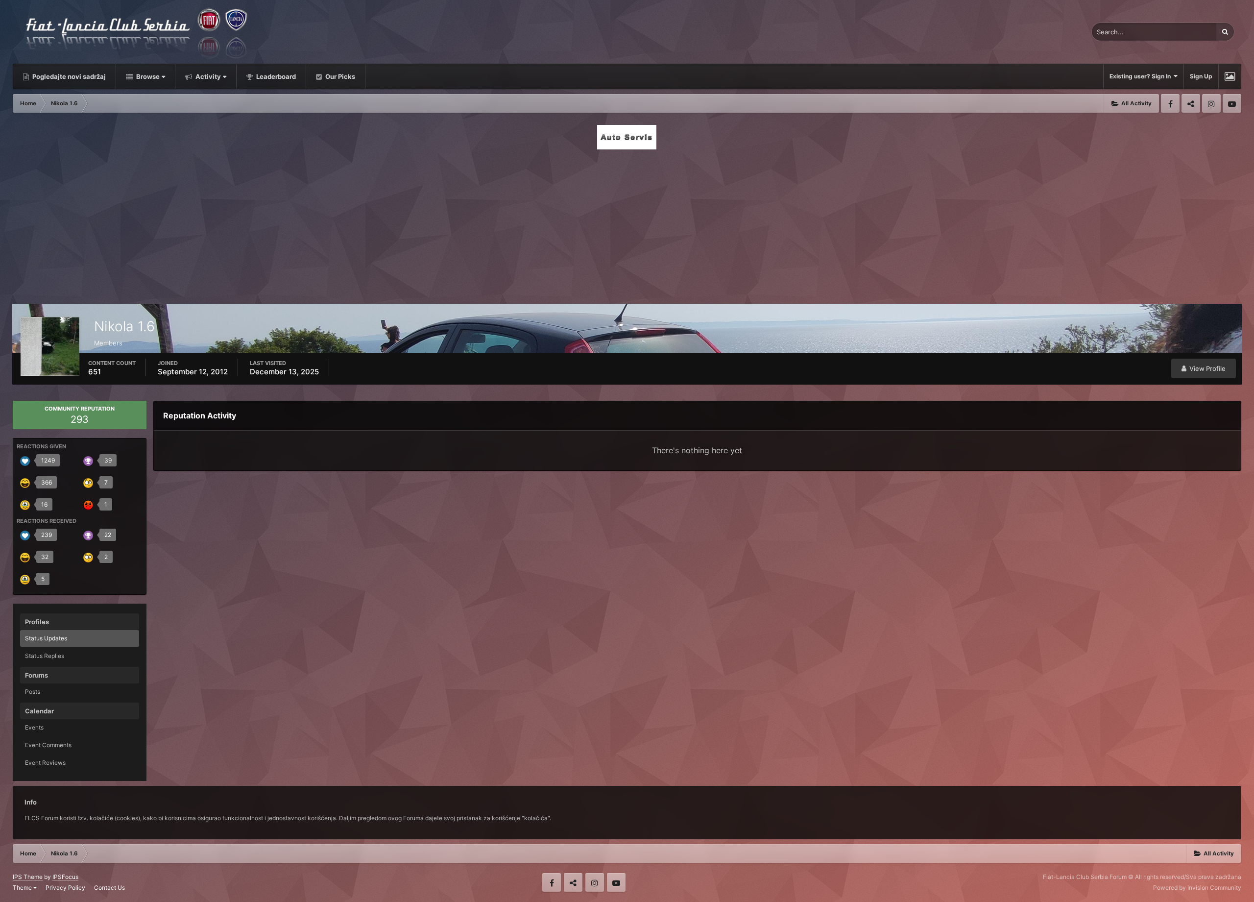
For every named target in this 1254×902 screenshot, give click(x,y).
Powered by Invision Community (1197, 887)
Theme (23, 887)
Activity (207, 76)
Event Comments (48, 745)
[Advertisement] (627, 224)
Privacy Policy (65, 887)
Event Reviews (45, 762)
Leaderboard (275, 76)
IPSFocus (65, 876)
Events (34, 727)
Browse (147, 76)
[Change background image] (1230, 76)
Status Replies (44, 655)
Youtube (1232, 103)
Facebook (1170, 103)
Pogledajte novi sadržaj (68, 76)
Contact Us (109, 887)
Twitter (1191, 103)
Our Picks (339, 76)
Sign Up (1201, 76)
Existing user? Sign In (1141, 76)
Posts (32, 691)
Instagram (1211, 103)
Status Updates (46, 638)
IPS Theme (28, 876)
